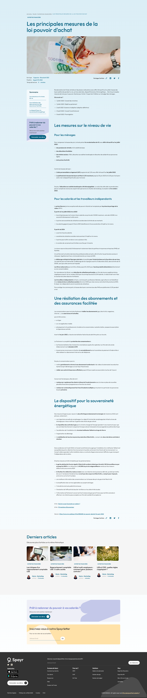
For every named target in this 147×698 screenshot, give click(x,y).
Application (10, 668)
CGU (44, 693)
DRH (74, 671)
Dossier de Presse (52, 685)
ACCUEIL (29, 14)
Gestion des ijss (96, 674)
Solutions (95, 668)
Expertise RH (121, 674)
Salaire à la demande (98, 671)
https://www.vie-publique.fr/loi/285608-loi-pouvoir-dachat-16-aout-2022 (81, 514)
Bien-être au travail (123, 678)
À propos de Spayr (52, 668)
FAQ (48, 681)
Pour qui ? (75, 668)
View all (75, 541)
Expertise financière (123, 671)
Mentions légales (11, 693)
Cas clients (50, 674)
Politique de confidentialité (26, 693)
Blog (119, 668)
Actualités (120, 681)
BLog (34, 14)
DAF (74, 674)
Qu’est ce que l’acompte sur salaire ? (69, 504)
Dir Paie (75, 678)
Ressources (50, 678)
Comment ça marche (53, 671)
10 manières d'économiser (66, 507)
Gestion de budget (97, 678)
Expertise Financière (45, 14)
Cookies (38, 693)
